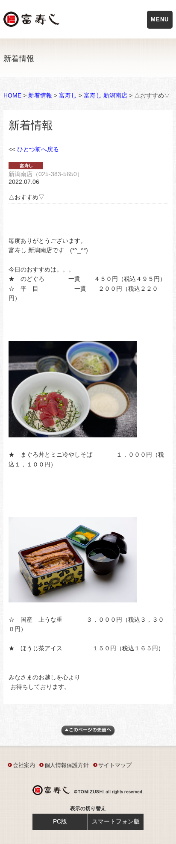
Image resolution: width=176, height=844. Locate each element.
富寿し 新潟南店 (105, 95)
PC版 (60, 821)
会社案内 (24, 765)
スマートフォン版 (116, 821)
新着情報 (40, 95)
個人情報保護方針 (66, 765)
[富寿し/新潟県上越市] (32, 20)
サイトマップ (115, 765)
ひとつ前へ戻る (38, 149)
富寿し (68, 95)
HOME (12, 95)
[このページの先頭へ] (88, 733)
